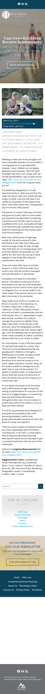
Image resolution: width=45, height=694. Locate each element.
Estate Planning (11, 123)
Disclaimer (37, 589)
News (22, 520)
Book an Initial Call (22, 65)
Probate (22, 523)
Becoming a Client (28, 585)
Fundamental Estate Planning (22, 581)
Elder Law (22, 511)
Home (17, 577)
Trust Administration (22, 526)
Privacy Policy (23, 589)
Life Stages (25, 123)
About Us (12, 585)
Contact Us (8, 589)
